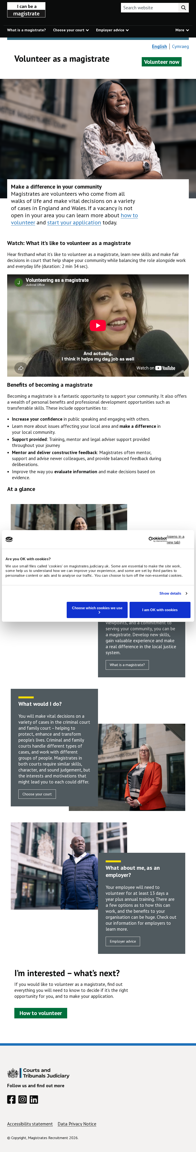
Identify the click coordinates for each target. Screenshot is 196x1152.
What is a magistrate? (127, 664)
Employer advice (123, 941)
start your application (74, 222)
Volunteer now (161, 61)
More (179, 29)
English (159, 46)
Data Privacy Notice (77, 1124)
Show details (170, 593)
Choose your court (37, 794)
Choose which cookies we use (97, 608)
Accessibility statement (30, 1124)
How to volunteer (41, 1013)
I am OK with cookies (160, 610)
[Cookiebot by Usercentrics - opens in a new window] (170, 539)
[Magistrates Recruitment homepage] (26, 11)
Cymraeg (180, 46)
